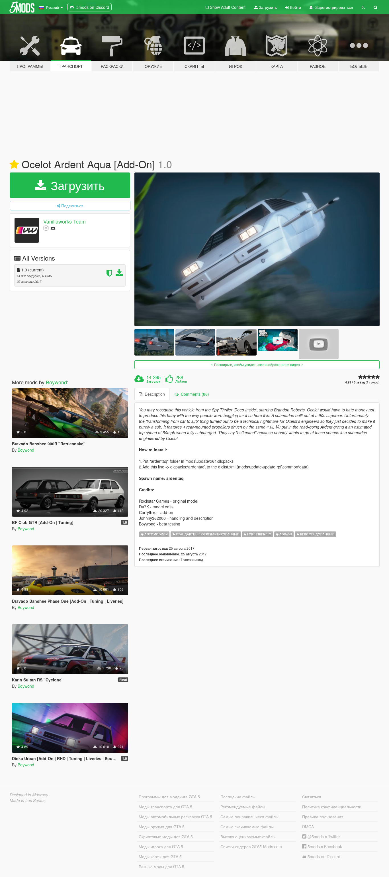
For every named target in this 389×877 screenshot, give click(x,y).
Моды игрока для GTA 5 (161, 846)
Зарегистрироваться (333, 7)
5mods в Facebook (324, 846)
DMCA (308, 826)
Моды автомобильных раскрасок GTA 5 (175, 816)
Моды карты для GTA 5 (160, 856)
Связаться (311, 796)
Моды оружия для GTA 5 (162, 826)
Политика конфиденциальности (331, 806)
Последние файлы (237, 796)
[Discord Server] (53, 228)
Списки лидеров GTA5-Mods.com (251, 846)
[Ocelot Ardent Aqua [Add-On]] (257, 249)
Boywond (56, 382)
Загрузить (267, 7)
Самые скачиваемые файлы (247, 826)
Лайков (181, 381)
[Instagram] (46, 228)
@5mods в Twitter (323, 836)
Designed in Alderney (29, 794)
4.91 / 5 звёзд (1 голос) (362, 382)
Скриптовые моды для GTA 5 (166, 836)
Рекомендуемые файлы (242, 806)
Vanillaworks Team (64, 221)
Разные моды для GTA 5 (161, 866)
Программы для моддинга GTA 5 (169, 796)
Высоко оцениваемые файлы (247, 836)
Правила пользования (322, 816)
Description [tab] (153, 394)
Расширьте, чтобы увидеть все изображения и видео (257, 364)
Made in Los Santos (28, 800)
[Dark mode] (363, 7)
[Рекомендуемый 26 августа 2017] (14, 164)
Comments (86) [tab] (194, 394)
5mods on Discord (323, 856)
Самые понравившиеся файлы (249, 816)
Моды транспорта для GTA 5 (165, 806)
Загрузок (153, 381)
